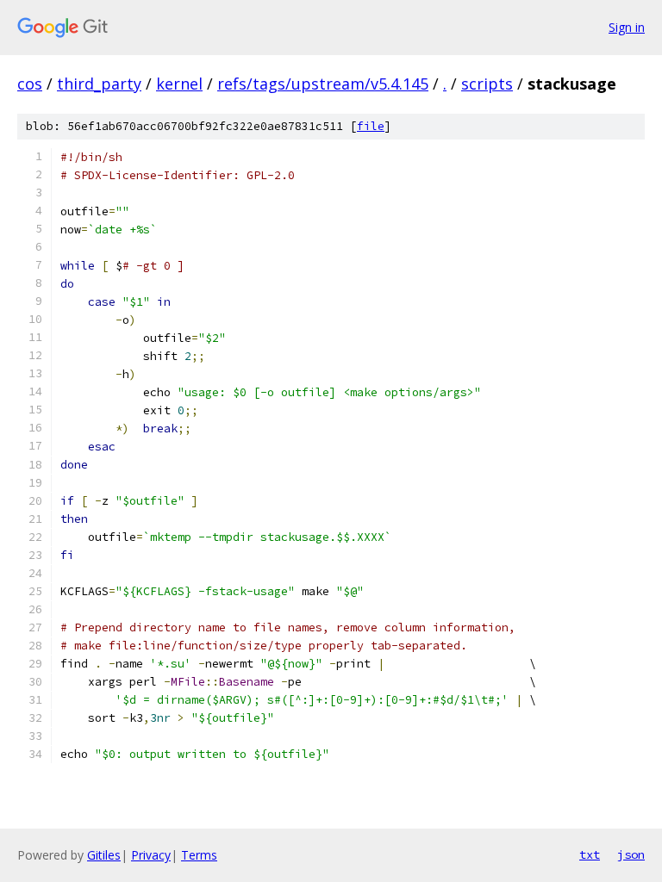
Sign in (627, 27)
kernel (179, 83)
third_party (99, 83)
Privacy (151, 855)
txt (589, 854)
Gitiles (104, 855)
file (370, 126)
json (631, 854)
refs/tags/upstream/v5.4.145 (322, 83)
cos (29, 83)
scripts (487, 83)
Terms (199, 855)
